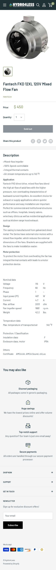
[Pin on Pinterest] (39, 141)
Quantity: (7, 117)
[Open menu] (4, 5)
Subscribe (13, 525)
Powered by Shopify (11, 564)
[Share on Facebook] (33, 141)
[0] (50, 5)
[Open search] (38, 5)
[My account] (44, 5)
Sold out (28, 128)
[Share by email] (51, 141)
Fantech (7, 97)
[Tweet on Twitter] (45, 141)
